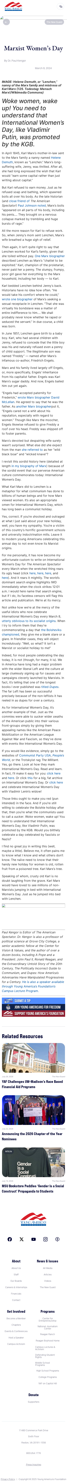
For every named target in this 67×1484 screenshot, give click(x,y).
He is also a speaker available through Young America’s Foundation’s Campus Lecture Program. (33, 986)
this (30, 778)
